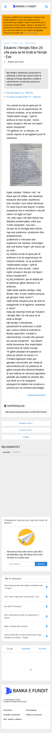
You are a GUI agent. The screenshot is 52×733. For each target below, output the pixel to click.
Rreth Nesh (7, 710)
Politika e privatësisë (34, 715)
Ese (21, 43)
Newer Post (26, 423)
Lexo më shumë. (31, 33)
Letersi (15, 43)
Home (26, 437)
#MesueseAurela (36, 395)
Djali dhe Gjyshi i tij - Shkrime (19, 93)
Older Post (26, 430)
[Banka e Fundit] (24, 7)
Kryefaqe (6, 43)
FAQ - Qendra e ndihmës (12, 719)
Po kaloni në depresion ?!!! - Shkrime (23, 97)
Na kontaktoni (31, 710)
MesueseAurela (31, 43)
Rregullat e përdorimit (11, 715)
